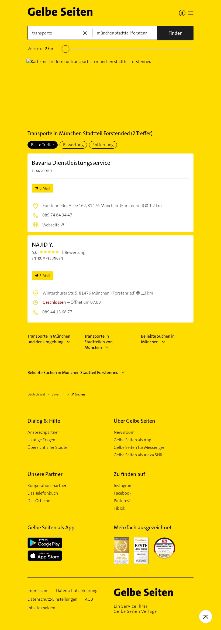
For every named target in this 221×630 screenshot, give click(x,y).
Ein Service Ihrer (135, 609)
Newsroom (124, 432)
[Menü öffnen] (191, 12)
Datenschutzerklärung (76, 590)
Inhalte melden (41, 608)
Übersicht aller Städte (47, 447)
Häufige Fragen (41, 440)
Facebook (123, 493)
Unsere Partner (45, 474)
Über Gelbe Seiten (134, 420)
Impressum (38, 590)
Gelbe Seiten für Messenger (139, 447)
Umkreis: (40, 48)
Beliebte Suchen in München (158, 339)
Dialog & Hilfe (43, 420)
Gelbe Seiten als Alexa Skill (138, 455)
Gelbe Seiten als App (132, 440)
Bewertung (73, 145)
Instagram (123, 485)
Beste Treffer (42, 145)
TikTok (119, 508)
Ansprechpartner (43, 432)
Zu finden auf (129, 474)
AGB (89, 599)
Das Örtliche (38, 500)
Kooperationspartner (47, 485)
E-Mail (44, 188)
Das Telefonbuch (42, 493)
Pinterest (122, 500)
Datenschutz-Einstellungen (52, 599)
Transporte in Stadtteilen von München (98, 341)
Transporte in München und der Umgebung (48, 339)
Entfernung (102, 145)
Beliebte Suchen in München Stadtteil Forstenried (73, 372)
